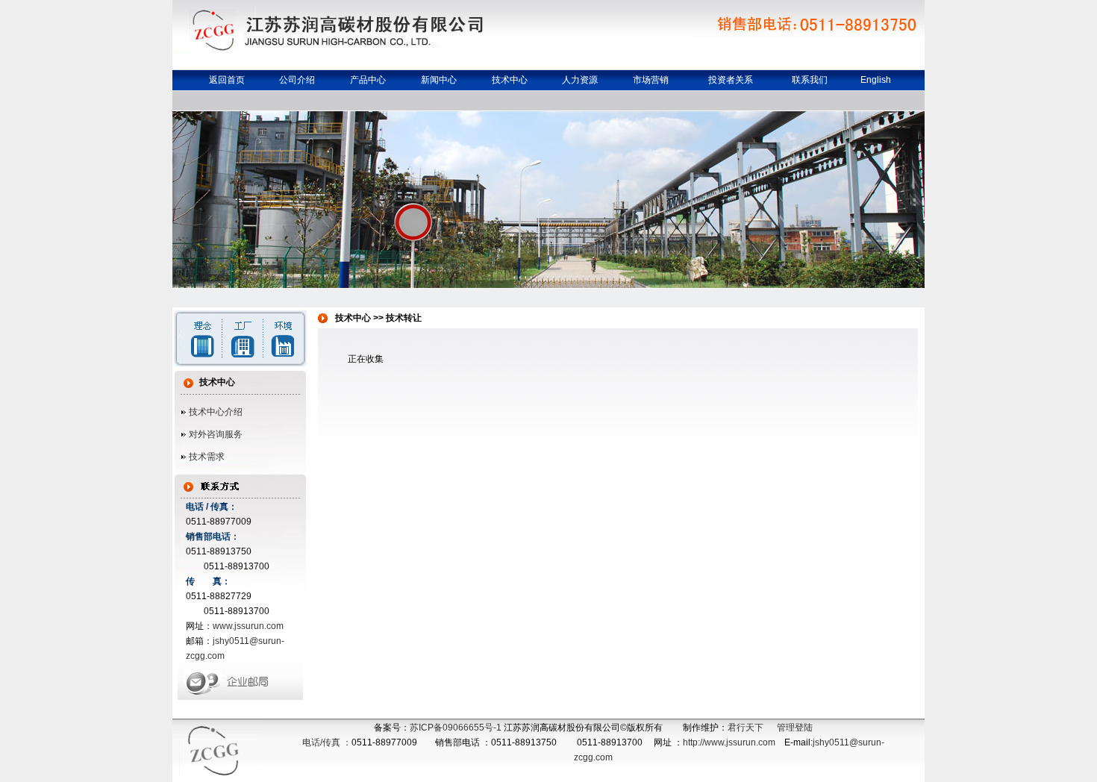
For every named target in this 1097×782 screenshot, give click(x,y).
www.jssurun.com (248, 626)
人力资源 (580, 80)
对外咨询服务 (216, 434)
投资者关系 (730, 80)
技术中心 (510, 80)
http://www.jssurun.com (729, 742)
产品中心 (368, 80)
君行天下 (745, 727)
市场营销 (651, 80)
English (875, 80)
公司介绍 (297, 80)
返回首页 (227, 80)
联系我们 (810, 80)
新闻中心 (439, 80)
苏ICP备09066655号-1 (455, 727)
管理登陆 (795, 727)
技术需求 (207, 456)
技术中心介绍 (216, 412)
